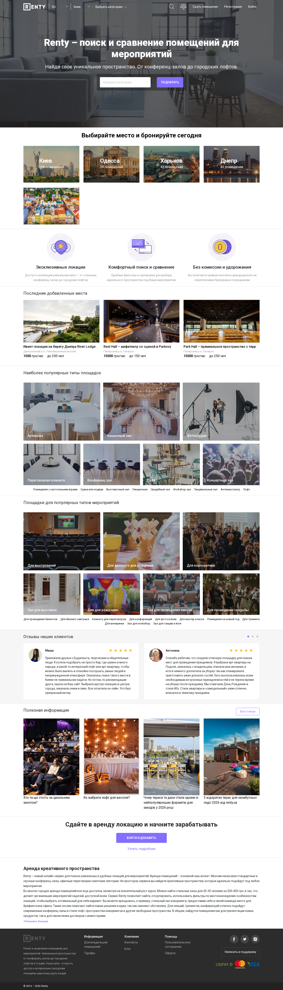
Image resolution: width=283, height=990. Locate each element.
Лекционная (140, 489)
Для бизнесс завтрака (74, 619)
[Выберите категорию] (125, 82)
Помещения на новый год (223, 619)
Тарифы (89, 953)
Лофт (246, 489)
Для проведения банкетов (40, 619)
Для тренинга (251, 619)
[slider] (113, 650)
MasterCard (240, 964)
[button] (110, 6)
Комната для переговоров (109, 619)
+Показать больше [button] (35, 921)
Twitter (245, 939)
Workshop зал (182, 489)
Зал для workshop (138, 623)
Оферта (170, 953)
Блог (128, 948)
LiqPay (224, 964)
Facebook (234, 939)
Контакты (131, 942)
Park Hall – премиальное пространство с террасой (224, 347)
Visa (253, 964)
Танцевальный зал (206, 489)
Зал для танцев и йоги (167, 623)
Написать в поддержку (240, 952)
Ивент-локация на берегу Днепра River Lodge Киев (63, 347)
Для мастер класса (192, 619)
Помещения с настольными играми (55, 489)
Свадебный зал (160, 489)
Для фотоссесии (166, 619)
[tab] (141, 921)
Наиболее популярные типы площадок (62, 372)
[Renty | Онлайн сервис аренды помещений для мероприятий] (34, 6)
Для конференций (140, 619)
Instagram (255, 939)
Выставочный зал (117, 489)
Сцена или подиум (92, 489)
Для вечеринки (114, 623)
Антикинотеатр (230, 489)
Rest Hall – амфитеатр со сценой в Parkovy (137, 347)
